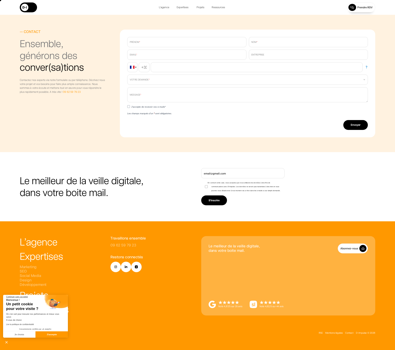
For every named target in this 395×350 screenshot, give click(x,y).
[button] (6, 342)
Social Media (30, 275)
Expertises (41, 256)
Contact (349, 332)
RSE (321, 332)
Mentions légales (334, 332)
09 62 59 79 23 (72, 91)
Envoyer (355, 124)
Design (25, 280)
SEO (23, 271)
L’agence (38, 242)
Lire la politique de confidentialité (20, 324)
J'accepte (52, 334)
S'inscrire (214, 200)
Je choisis (19, 334)
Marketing (28, 267)
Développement (33, 284)
